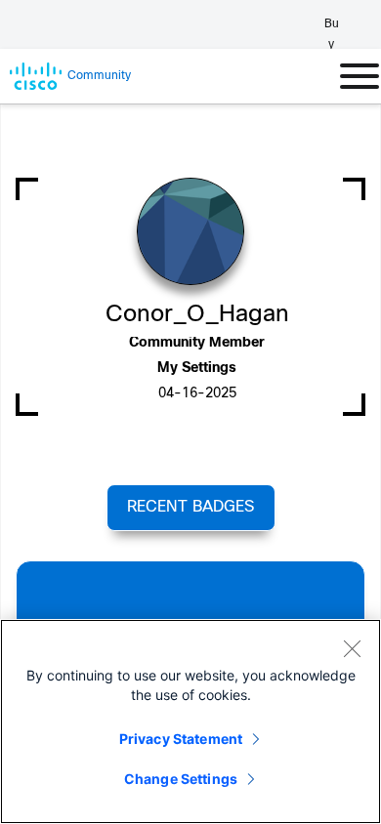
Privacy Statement (180, 738)
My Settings (196, 368)
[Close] (351, 648)
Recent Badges (190, 507)
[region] (190, 721)
